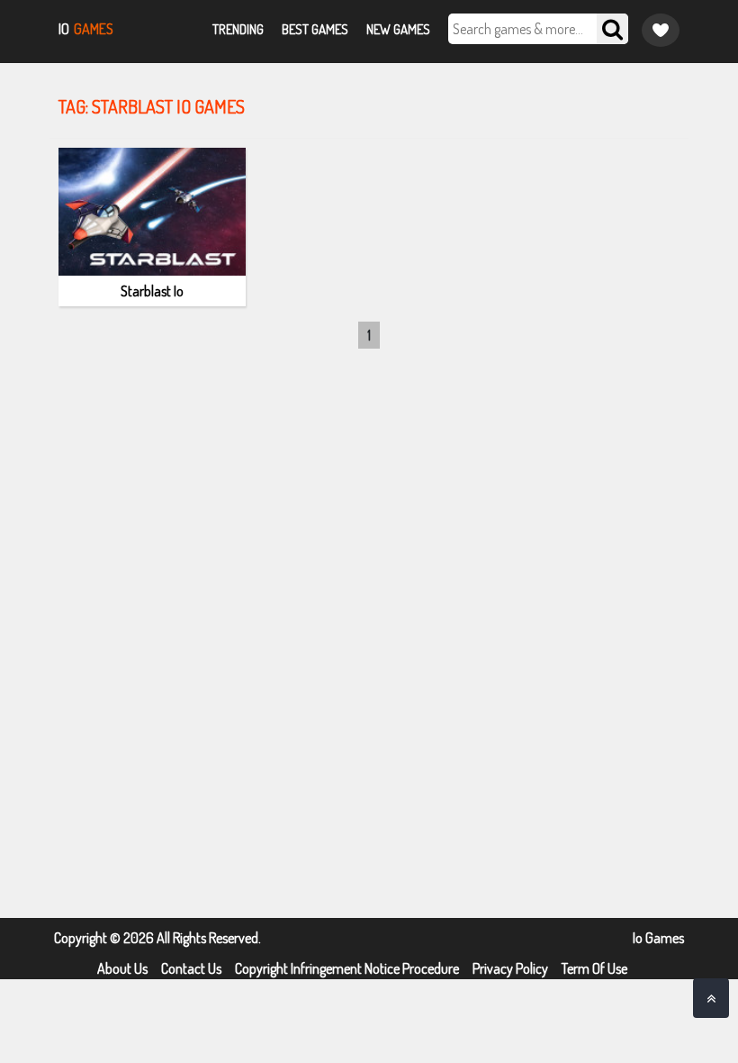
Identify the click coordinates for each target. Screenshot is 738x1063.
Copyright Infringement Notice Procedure (347, 968)
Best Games (315, 29)
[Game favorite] (661, 30)
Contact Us (191, 968)
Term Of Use (594, 968)
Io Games (658, 938)
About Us (122, 968)
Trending (238, 29)
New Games (398, 29)
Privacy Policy (510, 968)
